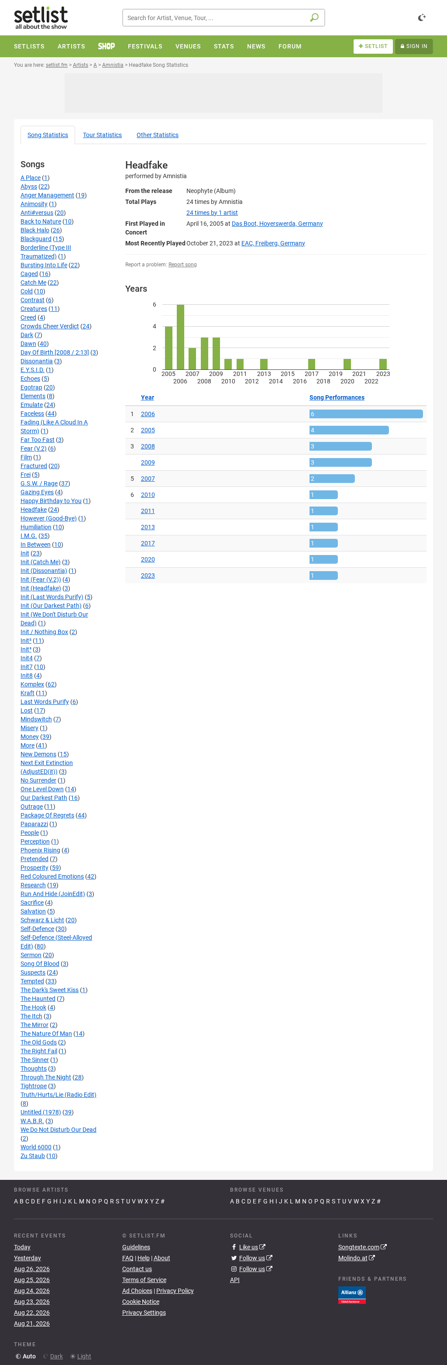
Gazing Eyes (37, 492)
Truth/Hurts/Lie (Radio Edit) (58, 1094)
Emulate (32, 404)
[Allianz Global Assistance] (352, 1294)
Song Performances (336, 397)
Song (48, 134)
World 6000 (36, 1147)
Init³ (26, 649)
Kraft (27, 692)
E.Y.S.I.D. (33, 369)
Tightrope (34, 1085)
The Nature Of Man (46, 1033)
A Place (31, 177)
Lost (27, 710)
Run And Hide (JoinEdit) (53, 893)
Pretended (34, 858)
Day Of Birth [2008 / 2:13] (55, 352)
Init (25, 553)
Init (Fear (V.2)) (41, 579)
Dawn (28, 343)
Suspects (33, 972)
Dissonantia (37, 361)
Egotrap (31, 387)
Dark (27, 334)
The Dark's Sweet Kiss (50, 989)
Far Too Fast (38, 439)
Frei (26, 474)
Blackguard (36, 238)
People (30, 832)
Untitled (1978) (41, 1112)
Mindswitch (36, 719)
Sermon (31, 954)
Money (30, 736)
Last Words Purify (45, 701)
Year (147, 397)
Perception (35, 841)
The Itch (31, 1016)
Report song (182, 265)
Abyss (29, 186)
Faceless (32, 413)
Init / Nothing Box (44, 631)
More (27, 745)
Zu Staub (33, 1155)
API (235, 1279)
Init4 (27, 658)
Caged (29, 273)
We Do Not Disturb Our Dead (58, 1129)
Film (26, 457)
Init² (26, 640)
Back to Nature (41, 221)
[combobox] (223, 18)
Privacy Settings (144, 1312)
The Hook (33, 1007)
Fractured (34, 465)
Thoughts (34, 1068)
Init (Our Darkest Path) (51, 605)
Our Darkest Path (44, 797)
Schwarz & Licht (42, 920)
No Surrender (38, 780)
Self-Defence (37, 928)
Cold (27, 291)
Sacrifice (32, 902)
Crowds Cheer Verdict (50, 326)
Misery (29, 727)
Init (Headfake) (41, 588)
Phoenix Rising (40, 850)
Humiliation (36, 527)
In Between (36, 544)
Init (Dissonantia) (44, 570)
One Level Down (42, 789)
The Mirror (34, 1024)
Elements (33, 396)
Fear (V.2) (34, 448)
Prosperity (34, 867)
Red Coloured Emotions (52, 876)
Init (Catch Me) (41, 561)
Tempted (32, 981)
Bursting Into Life (44, 265)
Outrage (32, 806)
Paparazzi (34, 823)
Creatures (34, 308)
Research (33, 885)
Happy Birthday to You (51, 500)
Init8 (27, 675)
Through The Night (46, 1077)
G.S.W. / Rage (39, 483)
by (212, 212)
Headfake (34, 509)
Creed (28, 317)
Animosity (34, 203)
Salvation (33, 911)
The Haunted (38, 998)
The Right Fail (39, 1051)
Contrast (33, 299)
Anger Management (47, 195)
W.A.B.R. (32, 1120)
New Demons (38, 754)
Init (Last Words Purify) (52, 596)
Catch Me (33, 282)
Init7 (27, 666)
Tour (102, 134)
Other (158, 134)
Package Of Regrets (47, 815)
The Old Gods (39, 1042)
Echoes (30, 378)
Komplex (32, 684)
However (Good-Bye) (49, 518)
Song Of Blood (40, 963)
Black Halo (35, 230)
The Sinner (35, 1059)
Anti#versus (37, 212)
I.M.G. (29, 535)
